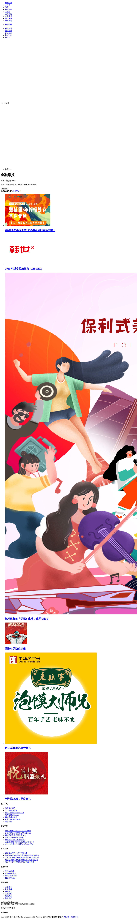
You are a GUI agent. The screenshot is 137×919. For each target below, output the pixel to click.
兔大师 (7, 37)
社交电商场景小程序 (13, 819)
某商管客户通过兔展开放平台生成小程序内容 (22, 858)
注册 (10, 25)
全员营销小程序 (11, 810)
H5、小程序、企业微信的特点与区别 (19, 844)
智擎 (7, 7)
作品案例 (8, 33)
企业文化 (8, 887)
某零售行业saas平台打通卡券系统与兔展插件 (22, 855)
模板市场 (8, 28)
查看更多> (17, 191)
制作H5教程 (9, 871)
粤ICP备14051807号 (70, 917)
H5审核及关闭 (10, 873)
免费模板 (8, 3)
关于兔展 (8, 18)
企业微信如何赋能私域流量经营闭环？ (19, 842)
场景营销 (8, 9)
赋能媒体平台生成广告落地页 (16, 853)
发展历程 (8, 889)
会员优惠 (8, 21)
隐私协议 (8, 896)
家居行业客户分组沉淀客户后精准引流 (19, 862)
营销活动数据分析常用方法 (15, 835)
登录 (7, 25)
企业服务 (8, 16)
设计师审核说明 (11, 876)
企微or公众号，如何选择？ (15, 840)
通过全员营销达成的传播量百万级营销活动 (21, 860)
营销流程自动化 (11, 817)
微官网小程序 (10, 808)
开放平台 (8, 822)
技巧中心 (8, 35)
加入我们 (8, 898)
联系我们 (8, 894)
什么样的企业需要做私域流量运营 (18, 833)
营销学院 (8, 14)
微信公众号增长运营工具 (14, 813)
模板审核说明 (10, 878)
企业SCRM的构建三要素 (14, 837)
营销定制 (8, 31)
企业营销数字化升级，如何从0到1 (18, 831)
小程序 (7, 5)
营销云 (7, 12)
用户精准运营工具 (12, 815)
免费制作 (4, 189)
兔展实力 (8, 891)
